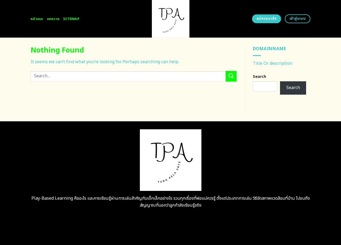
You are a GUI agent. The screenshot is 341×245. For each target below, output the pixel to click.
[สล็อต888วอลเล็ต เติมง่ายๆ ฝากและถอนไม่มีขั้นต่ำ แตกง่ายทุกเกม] (170, 19)
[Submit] (231, 76)
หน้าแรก (37, 19)
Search (259, 76)
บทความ (53, 19)
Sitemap (71, 19)
